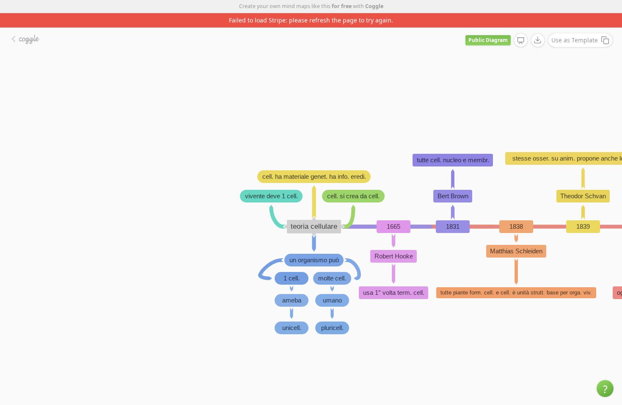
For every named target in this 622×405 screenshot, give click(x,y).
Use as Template (574, 40)
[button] (605, 388)
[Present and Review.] (521, 40)
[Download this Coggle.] (538, 40)
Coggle (374, 6)
